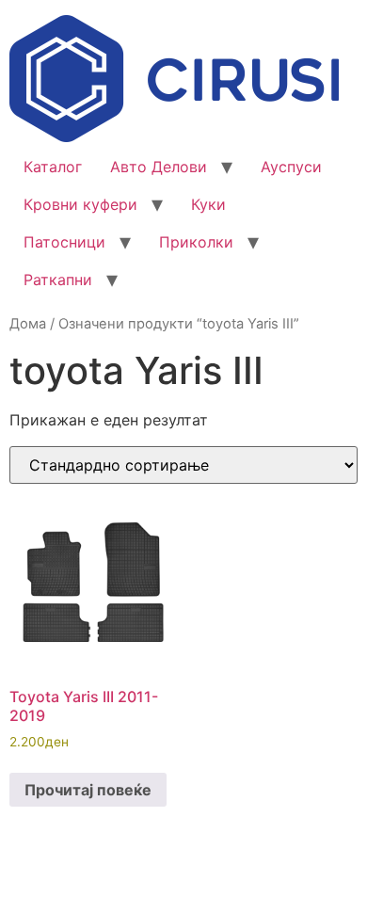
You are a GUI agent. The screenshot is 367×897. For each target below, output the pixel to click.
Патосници (64, 241)
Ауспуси (291, 166)
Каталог (53, 166)
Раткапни (58, 279)
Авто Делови (158, 166)
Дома (27, 323)
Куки (208, 204)
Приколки (196, 241)
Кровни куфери (80, 204)
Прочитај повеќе (88, 789)
